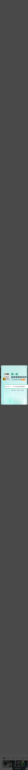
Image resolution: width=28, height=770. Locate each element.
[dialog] (14, 385)
